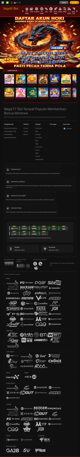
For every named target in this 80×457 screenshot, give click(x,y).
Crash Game (55, 12)
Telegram (69, 128)
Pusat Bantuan (8, 134)
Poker (64, 11)
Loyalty (25, 131)
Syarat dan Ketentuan (10, 137)
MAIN (10, 79)
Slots (31, 11)
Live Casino (42, 12)
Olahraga (36, 11)
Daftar (74, 2)
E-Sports (69, 12)
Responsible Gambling (10, 128)
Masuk (64, 2)
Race (46, 11)
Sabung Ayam (74, 12)
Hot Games (27, 12)
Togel (50, 11)
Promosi (25, 128)
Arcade (60, 11)
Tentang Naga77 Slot (10, 131)
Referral (25, 134)
